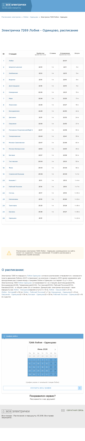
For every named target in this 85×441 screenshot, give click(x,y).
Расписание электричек (11, 17)
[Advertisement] (42, 314)
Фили (11, 167)
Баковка (12, 211)
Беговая (12, 155)
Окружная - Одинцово (11, 294)
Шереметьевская (15, 67)
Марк (11, 98)
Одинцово (37, 275)
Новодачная (13, 92)
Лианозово (13, 105)
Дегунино (12, 117)
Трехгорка (13, 205)
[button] (42, 336)
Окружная (12, 123)
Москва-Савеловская (16, 142)
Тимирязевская (14, 136)
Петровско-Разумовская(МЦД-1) (21, 130)
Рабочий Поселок (15, 186)
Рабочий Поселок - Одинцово (65, 294)
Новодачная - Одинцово (61, 292)
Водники (12, 79)
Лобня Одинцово (25, 283)
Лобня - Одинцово (30, 17)
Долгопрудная (14, 86)
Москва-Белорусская (16, 149)
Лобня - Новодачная (22, 290)
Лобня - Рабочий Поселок (33, 292)
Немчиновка (13, 199)
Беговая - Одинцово (36, 294)
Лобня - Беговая (8, 292)
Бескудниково (14, 111)
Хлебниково (13, 73)
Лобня (29, 275)
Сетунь (11, 193)
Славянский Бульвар (16, 174)
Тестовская (13, 161)
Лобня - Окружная (56, 290)
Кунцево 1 (12, 180)
